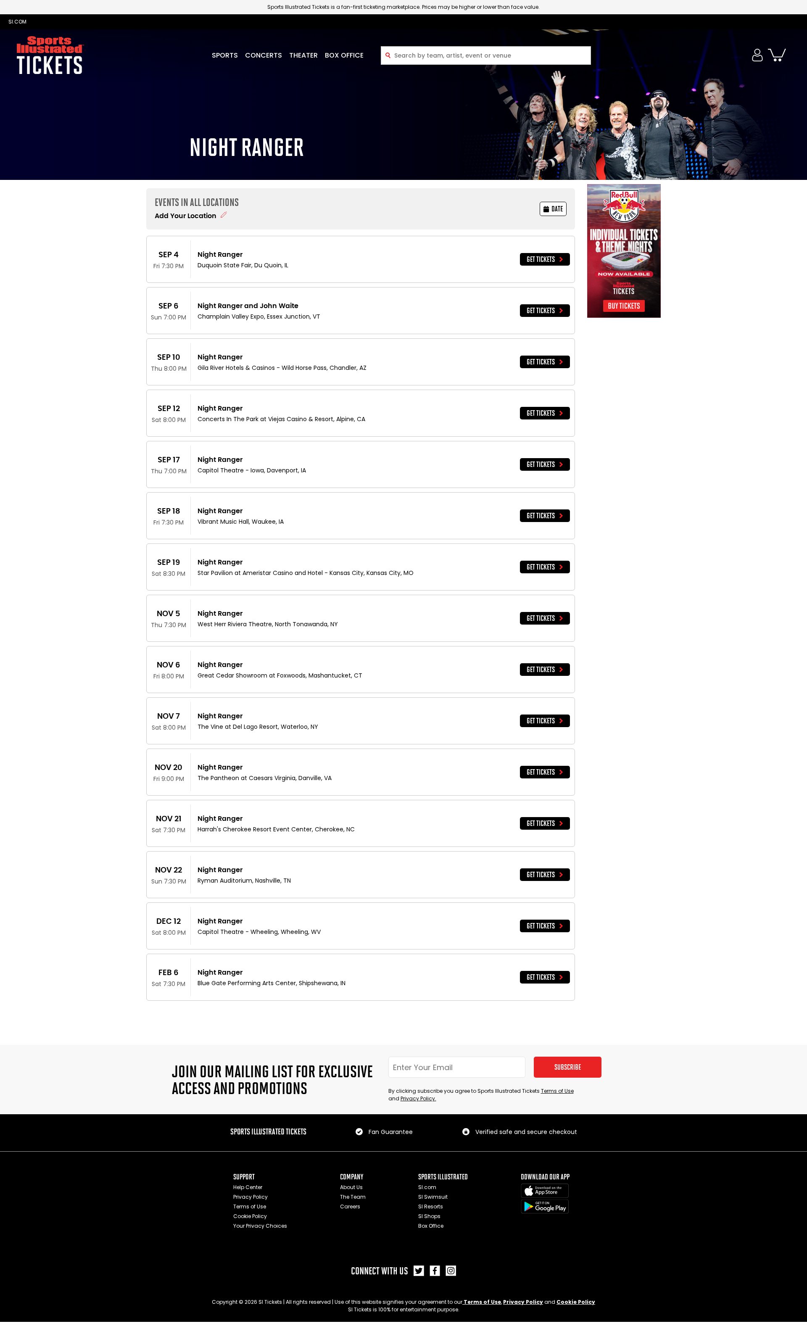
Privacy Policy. (418, 1098)
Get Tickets (541, 259)
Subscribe (567, 1067)
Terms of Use (557, 1090)
